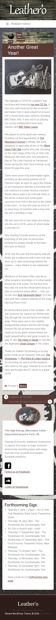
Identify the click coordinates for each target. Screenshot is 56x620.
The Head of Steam (28, 339)
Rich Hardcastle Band (29, 295)
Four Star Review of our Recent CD (28, 401)
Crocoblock (45, 613)
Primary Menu (20, 24)
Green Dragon (27, 343)
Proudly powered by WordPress (28, 610)
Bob (19, 34)
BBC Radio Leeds (28, 126)
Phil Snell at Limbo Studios (35, 358)
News (23, 385)
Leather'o (28, 604)
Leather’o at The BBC (20, 397)
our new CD (39, 104)
